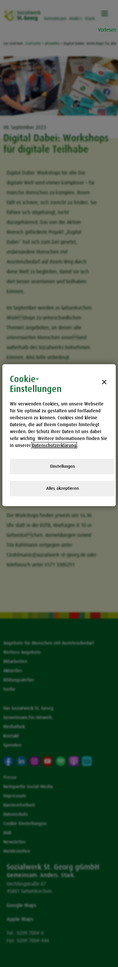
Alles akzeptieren (62, 488)
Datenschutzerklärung (54, 445)
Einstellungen (62, 466)
